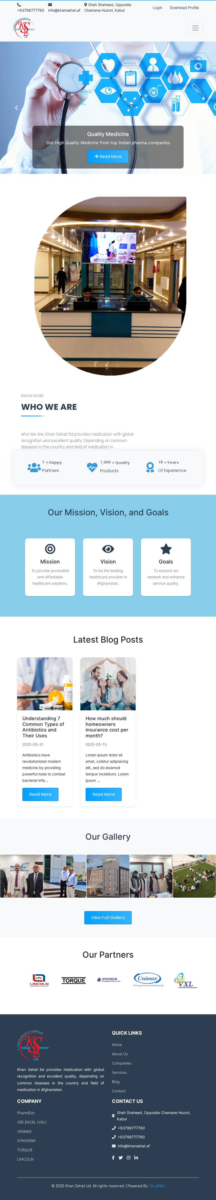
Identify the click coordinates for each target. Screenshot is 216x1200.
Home (117, 1044)
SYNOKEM (26, 1140)
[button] (16, 108)
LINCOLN (25, 1159)
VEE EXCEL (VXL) (32, 1122)
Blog (116, 1081)
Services (119, 1072)
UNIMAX (24, 1131)
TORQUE (24, 1150)
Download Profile (184, 7)
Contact (119, 1091)
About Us (120, 1054)
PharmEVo (26, 1113)
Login (157, 7)
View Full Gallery (108, 918)
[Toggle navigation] (195, 28)
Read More (110, 156)
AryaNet (157, 1185)
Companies (121, 1063)
